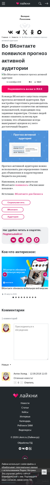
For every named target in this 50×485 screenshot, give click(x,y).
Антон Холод (21, 374)
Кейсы (25, 412)
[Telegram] (17, 32)
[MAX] (39, 32)
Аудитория (13, 217)
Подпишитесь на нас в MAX (25, 89)
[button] (13, 297)
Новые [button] (5, 365)
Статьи (25, 407)
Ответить (29, 382)
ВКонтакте (13, 209)
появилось (21, 185)
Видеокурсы (25, 430)
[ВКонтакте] (10, 32)
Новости (25, 403)
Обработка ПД (25, 443)
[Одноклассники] (32, 32)
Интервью (25, 416)
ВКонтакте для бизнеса (29, 194)
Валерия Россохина (25, 17)
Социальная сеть (16, 202)
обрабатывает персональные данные (20, 467)
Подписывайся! (12, 234)
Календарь (25, 421)
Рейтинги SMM (25, 425)
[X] (25, 32)
